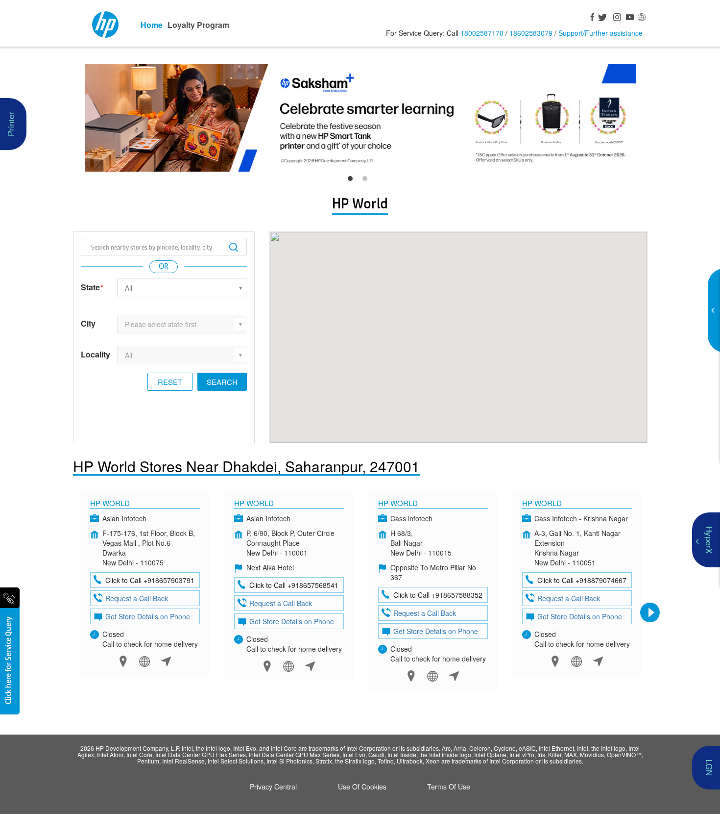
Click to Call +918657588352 (437, 595)
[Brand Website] (641, 18)
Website (145, 661)
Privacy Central (273, 786)
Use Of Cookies (362, 786)
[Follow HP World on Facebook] (590, 18)
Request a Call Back (136, 598)
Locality (95, 354)
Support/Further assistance (600, 33)
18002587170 (482, 33)
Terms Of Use (448, 786)
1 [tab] (353, 181)
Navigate (166, 661)
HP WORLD (542, 503)
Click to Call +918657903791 (149, 580)
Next (650, 612)
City (88, 323)
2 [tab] (367, 181)
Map (123, 661)
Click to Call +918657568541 (293, 585)
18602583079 (530, 33)
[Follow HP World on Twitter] (603, 18)
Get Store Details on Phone (147, 616)
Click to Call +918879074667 (581, 580)
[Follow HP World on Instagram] (615, 18)
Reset (170, 382)
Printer (10, 124)
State (92, 287)
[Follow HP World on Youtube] (628, 18)
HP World (110, 503)
